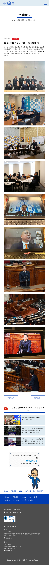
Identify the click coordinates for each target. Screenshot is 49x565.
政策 (35, 497)
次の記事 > (38, 398)
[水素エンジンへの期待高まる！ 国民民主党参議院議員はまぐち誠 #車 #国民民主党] (12, 430)
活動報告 (14, 491)
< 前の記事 (11, 398)
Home (6, 491)
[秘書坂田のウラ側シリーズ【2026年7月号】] (12, 420)
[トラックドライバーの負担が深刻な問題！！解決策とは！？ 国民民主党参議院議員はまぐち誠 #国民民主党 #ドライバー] (12, 441)
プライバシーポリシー (13, 512)
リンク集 (16, 500)
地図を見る (8, 538)
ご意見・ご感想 (27, 500)
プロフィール (26, 497)
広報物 (7, 500)
